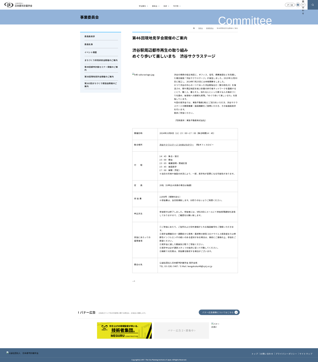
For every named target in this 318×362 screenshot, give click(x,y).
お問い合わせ (266, 354)
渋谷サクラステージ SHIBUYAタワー (176, 144)
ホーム (194, 28)
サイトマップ (305, 354)
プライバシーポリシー (286, 354)
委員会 (154, 6)
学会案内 (142, 6)
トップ (255, 354)
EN (292, 5)
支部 (165, 6)
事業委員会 (210, 28)
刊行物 (175, 6)
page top (310, 357)
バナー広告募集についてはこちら (218, 312)
